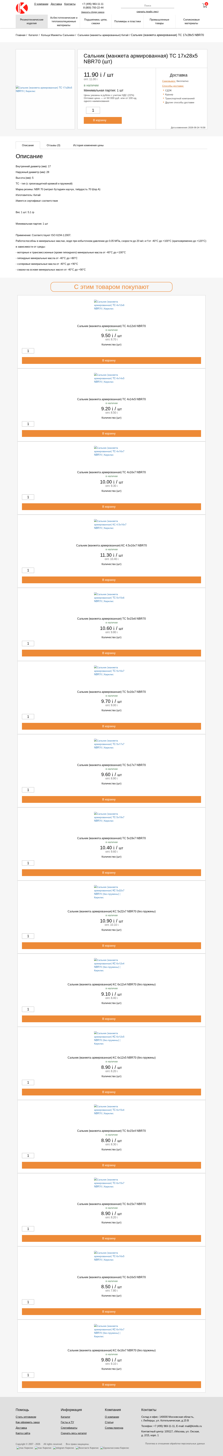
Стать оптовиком (26, 1416)
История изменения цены (88, 145)
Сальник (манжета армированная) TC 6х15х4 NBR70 (111, 1130)
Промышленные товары (159, 21)
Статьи (109, 1422)
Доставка (56, 3)
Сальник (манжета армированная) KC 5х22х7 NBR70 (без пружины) (112, 911)
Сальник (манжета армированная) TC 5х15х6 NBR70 (111, 618)
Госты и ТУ (67, 1422)
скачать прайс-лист (148, 11)
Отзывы (53, 145)
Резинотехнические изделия (31, 21)
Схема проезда (114, 1427)
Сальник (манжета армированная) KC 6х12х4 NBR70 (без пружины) (112, 984)
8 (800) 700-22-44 (92, 7)
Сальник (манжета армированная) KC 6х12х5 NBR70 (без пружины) (112, 1057)
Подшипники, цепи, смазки (95, 21)
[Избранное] (195, 5)
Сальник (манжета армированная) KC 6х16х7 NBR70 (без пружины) (112, 1350)
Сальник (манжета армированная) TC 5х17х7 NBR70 (111, 765)
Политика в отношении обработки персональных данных (175, 1443)
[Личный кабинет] (186, 5)
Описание (28, 145)
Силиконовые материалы (191, 21)
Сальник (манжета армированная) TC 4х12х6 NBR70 (111, 326)
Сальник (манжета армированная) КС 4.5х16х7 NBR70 (111, 545)
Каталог (65, 1416)
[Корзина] (204, 5)
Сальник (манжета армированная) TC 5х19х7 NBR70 (111, 838)
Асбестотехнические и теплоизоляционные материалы (63, 21)
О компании (41, 3)
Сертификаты (69, 1427)
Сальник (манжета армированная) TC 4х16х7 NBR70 (111, 472)
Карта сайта (23, 1433)
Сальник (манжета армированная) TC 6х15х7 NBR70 (111, 1204)
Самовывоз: (169, 81)
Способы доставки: (173, 85)
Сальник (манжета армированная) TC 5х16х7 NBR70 (111, 691)
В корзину (100, 120)
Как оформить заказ (28, 1422)
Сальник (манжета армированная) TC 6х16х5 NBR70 (111, 1277)
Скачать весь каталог (74, 1433)
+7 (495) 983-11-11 (92, 3)
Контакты (70, 3)
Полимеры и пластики (127, 21)
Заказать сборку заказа (92, 12)
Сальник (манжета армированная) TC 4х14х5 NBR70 (111, 399)
